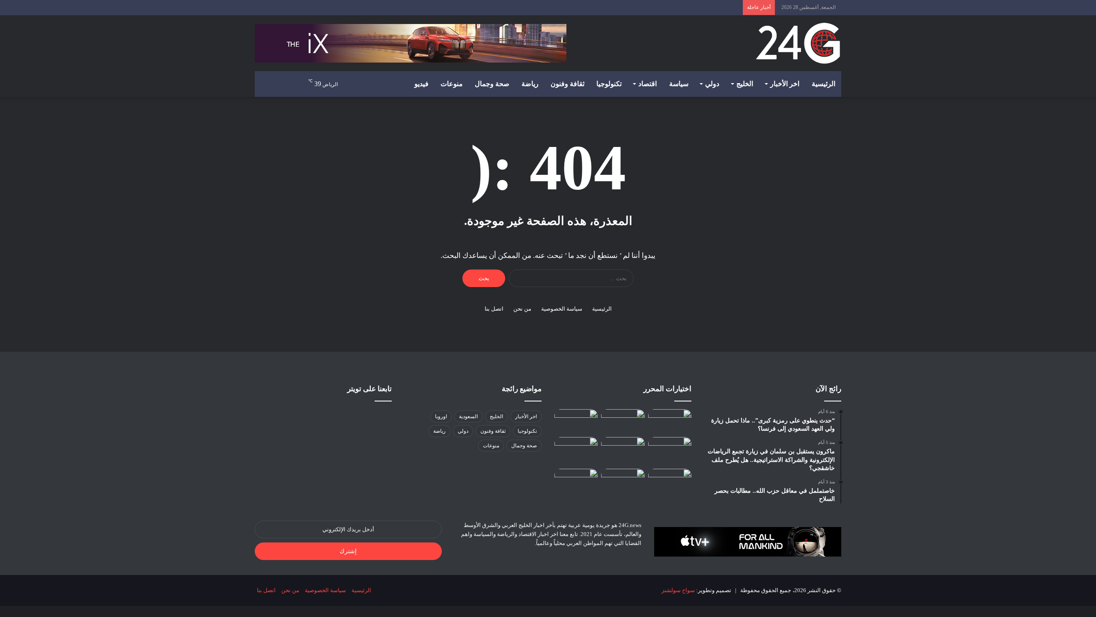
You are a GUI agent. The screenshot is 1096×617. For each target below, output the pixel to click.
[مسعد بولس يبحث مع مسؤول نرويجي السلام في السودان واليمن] (576, 481)
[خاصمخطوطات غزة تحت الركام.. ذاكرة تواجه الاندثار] (669, 421)
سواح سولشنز (678, 590)
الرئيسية (823, 83)
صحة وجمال (492, 83)
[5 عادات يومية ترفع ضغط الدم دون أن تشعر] (576, 451)
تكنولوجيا (609, 83)
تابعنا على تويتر (369, 389)
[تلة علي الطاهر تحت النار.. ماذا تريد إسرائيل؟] (622, 481)
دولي (712, 83)
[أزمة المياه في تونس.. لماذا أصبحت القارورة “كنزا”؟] (622, 449)
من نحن (522, 309)
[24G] (798, 43)
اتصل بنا (494, 309)
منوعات (452, 83)
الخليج (744, 83)
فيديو (421, 83)
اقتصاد (647, 83)
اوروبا (441, 416)
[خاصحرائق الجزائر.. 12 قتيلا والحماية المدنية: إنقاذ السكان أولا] (669, 449)
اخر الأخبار (784, 83)
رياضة (530, 83)
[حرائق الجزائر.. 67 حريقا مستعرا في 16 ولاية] (576, 421)
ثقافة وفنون (567, 83)
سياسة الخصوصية (561, 309)
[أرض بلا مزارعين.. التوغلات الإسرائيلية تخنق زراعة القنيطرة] (669, 481)
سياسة (678, 83)
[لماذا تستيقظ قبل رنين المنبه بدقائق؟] (622, 421)
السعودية (468, 416)
